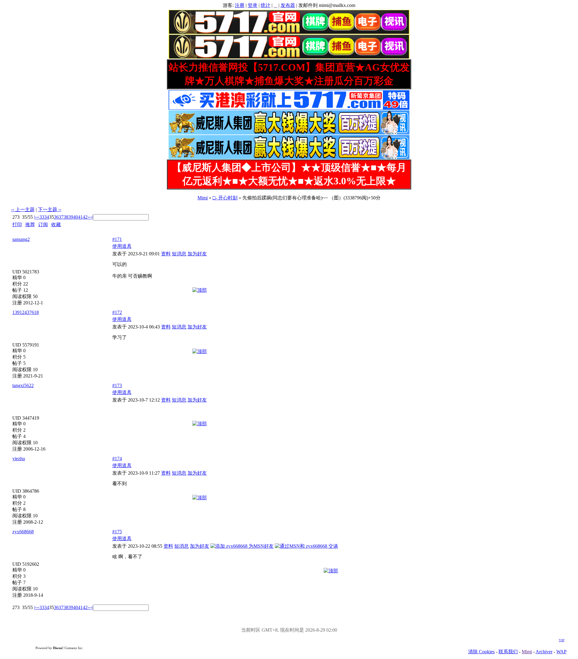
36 (56, 217)
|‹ (35, 217)
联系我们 (508, 651)
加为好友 (197, 253)
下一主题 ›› (49, 209)
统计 (265, 5)
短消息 (179, 253)
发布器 (288, 5)
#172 (117, 312)
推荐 (30, 224)
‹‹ (37, 217)
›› (89, 217)
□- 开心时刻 (225, 197)
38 (66, 217)
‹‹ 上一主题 (23, 209)
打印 (17, 224)
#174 (117, 458)
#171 (117, 239)
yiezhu (18, 458)
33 (41, 217)
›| (92, 217)
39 (70, 217)
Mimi (202, 197)
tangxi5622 (23, 385)
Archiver (544, 651)
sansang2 (21, 239)
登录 (252, 5)
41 (80, 217)
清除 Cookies (481, 651)
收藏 (56, 224)
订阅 (43, 224)
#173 (117, 385)
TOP (561, 640)
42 (85, 217)
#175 (117, 531)
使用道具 (122, 246)
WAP (561, 651)
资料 (166, 253)
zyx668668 (23, 531)
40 (75, 217)
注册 (239, 5)
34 (46, 217)
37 (61, 217)
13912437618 (25, 312)
